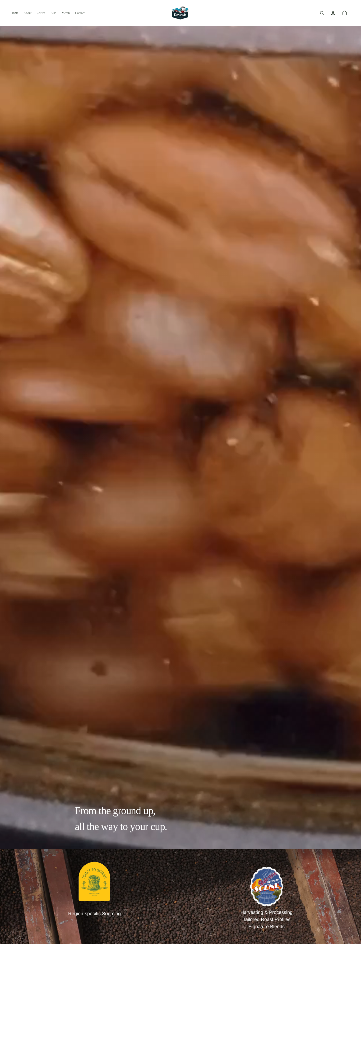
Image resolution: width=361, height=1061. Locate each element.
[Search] (322, 13)
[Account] (333, 13)
